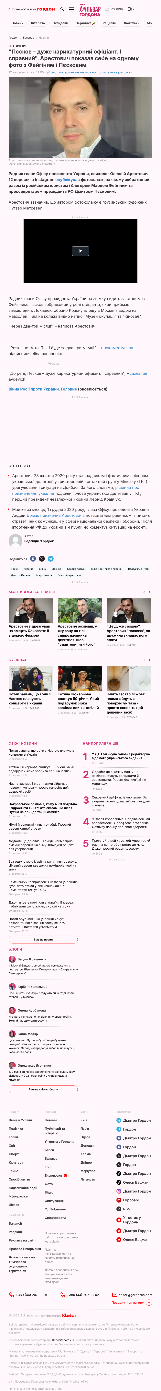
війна (42, 568)
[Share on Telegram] (51, 559)
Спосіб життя (19, 1179)
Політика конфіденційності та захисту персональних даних (60, 1256)
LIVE (48, 1167)
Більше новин (43, 939)
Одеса (85, 1137)
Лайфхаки (131, 23)
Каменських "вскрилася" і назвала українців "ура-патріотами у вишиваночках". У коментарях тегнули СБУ (43, 886)
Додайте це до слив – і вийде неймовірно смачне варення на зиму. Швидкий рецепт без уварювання (41, 845)
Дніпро (86, 1162)
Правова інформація (25, 1249)
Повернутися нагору (128, 1302)
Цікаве (14, 1205)
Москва (56, 568)
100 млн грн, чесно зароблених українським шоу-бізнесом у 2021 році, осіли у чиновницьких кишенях (42, 1075)
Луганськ (87, 1179)
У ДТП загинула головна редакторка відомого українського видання (121, 756)
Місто (84, 1111)
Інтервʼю (38, 23)
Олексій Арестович (70, 575)
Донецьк (87, 1145)
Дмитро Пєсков (20, 575)
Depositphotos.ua (63, 1340)
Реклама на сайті (22, 1240)
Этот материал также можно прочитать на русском (91, 72)
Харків (85, 1154)
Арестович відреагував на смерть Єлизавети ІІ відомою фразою (29, 630)
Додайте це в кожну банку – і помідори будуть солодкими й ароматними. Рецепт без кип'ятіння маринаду (119, 777)
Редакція (16, 1232)
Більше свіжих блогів (43, 1089)
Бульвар (28, 37)
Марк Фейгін (44, 575)
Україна (28, 568)
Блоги (15, 949)
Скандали (60, 23)
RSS (126, 1209)
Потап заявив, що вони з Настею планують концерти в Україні (30, 698)
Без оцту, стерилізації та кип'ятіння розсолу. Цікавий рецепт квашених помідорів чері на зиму (43, 865)
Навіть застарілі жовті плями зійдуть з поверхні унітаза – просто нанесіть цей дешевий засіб (126, 703)
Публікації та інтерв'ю (55, 1131)
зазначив (138, 373)
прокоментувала (117, 347)
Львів (84, 1129)
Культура (16, 1162)
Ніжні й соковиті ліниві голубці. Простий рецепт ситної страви (40, 826)
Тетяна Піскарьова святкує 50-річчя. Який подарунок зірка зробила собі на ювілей (41, 769)
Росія (14, 568)
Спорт (14, 1154)
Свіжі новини (23, 743)
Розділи (50, 1111)
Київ (83, 1120)
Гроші (13, 1137)
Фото (49, 1184)
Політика (16, 1129)
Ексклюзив (53, 1175)
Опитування (54, 1201)
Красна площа (76, 568)
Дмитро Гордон (137, 1120)
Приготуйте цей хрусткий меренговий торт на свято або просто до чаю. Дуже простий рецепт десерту (121, 844)
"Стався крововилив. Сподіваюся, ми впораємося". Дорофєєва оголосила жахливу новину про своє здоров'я (121, 823)
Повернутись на (24, 9)
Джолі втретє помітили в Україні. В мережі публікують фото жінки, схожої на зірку (41, 904)
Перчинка (84, 23)
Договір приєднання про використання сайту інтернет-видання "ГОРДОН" (61, 1276)
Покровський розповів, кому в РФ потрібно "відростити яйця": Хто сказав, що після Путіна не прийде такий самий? (43, 808)
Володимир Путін (138, 568)
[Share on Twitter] (42, 559)
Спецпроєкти (55, 1218)
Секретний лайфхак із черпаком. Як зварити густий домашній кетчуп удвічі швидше (121, 801)
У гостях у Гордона (59, 1142)
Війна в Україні (20, 1120)
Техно (13, 1171)
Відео (49, 1192)
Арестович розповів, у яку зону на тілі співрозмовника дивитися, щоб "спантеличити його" (77, 635)
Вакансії (15, 1223)
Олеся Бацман (135, 1182)
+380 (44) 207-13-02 (83, 1295)
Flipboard (131, 1200)
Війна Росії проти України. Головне (43, 389)
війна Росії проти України (106, 568)
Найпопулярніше (100, 743)
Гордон (13, 37)
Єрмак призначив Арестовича (56, 515)
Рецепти (109, 23)
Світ (12, 1145)
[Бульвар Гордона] (90, 9)
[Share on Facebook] (33, 559)
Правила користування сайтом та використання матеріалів (61, 1237)
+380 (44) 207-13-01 (31, 1295)
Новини (18, 23)
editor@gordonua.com (135, 1295)
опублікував (67, 179)
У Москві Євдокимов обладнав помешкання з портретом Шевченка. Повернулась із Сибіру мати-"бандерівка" (43, 969)
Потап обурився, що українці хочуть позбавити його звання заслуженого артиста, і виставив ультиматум (37, 923)
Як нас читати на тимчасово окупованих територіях (22, 1264)
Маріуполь (88, 1171)
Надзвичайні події (23, 1188)
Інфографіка (18, 1196)
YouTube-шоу (55, 1209)
